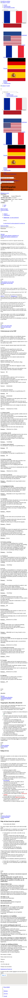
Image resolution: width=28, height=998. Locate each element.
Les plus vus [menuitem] (22, 223)
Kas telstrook (6, 780)
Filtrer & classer (4, 208)
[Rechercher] (17, 10)
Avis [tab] (4, 206)
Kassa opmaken (4, 746)
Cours (4, 172)
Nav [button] (2, 179)
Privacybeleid (6, 987)
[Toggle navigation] (1, 88)
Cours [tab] (4, 205)
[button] (5, 193)
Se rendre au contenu (5, 1)
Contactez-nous (6, 83)
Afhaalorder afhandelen (6, 698)
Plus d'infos (3, 194)
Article (5, 213)
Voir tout (3, 234)
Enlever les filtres (4, 210)
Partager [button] (3, 202)
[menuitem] (5, 5)
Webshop (5, 991)
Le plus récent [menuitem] (6, 223)
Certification (6, 215)
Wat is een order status (6, 327)
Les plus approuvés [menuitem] (14, 223)
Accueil (2, 180)
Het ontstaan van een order (7, 283)
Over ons (5, 993)
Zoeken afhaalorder (5, 817)
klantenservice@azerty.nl (6, 969)
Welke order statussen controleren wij (9, 236)
